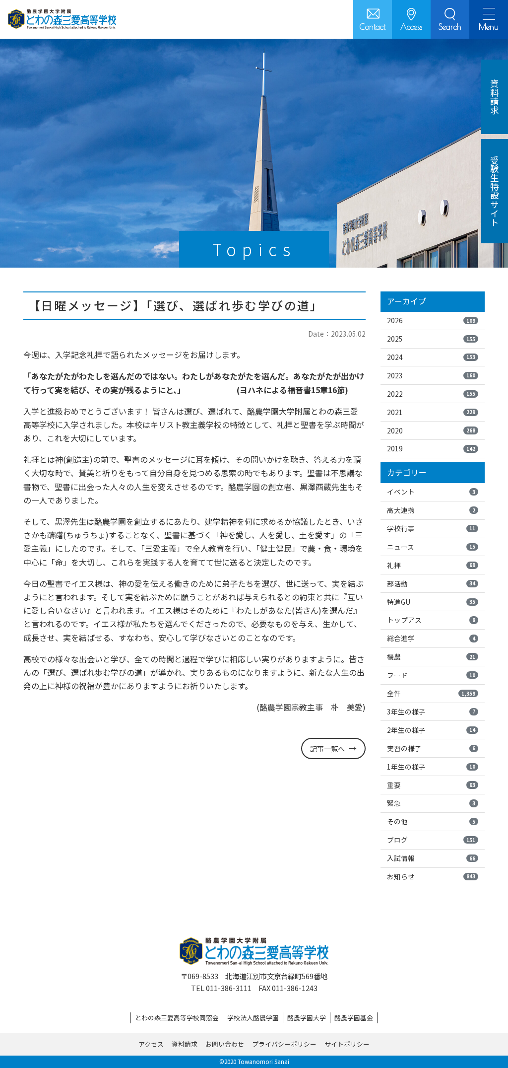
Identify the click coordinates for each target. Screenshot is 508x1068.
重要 (431, 785)
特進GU (431, 602)
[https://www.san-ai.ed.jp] (62, 19)
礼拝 (431, 565)
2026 (431, 320)
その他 (431, 821)
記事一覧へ (327, 748)
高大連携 (431, 510)
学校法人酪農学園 (253, 1017)
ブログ (431, 840)
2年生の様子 (431, 730)
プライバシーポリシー (284, 1044)
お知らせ (431, 876)
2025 (431, 339)
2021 (431, 412)
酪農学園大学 (306, 1017)
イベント (431, 492)
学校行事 (431, 528)
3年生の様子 (431, 711)
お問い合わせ (224, 1044)
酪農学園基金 (353, 1017)
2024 (431, 357)
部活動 (431, 583)
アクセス (151, 1044)
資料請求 (184, 1044)
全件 (431, 693)
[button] (450, 19)
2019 (431, 448)
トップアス (431, 620)
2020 (431, 430)
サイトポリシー (347, 1044)
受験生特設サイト (495, 191)
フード (431, 675)
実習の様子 (431, 748)
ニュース (431, 547)
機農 (431, 656)
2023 (431, 375)
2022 (431, 394)
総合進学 (431, 638)
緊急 (431, 803)
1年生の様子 (431, 767)
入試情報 (431, 858)
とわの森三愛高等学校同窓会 (177, 1017)
